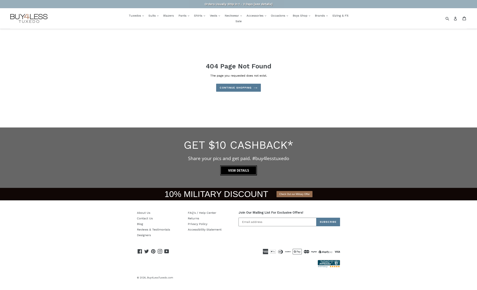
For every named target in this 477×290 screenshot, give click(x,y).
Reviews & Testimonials (153, 229)
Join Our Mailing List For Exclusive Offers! (270, 212)
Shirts (198, 15)
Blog (140, 224)
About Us (143, 213)
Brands (320, 15)
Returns (193, 218)
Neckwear (232, 15)
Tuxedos (135, 15)
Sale (239, 21)
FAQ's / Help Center (202, 213)
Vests (214, 15)
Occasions (278, 15)
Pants (183, 15)
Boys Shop (300, 15)
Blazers (168, 15)
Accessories (255, 15)
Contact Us (145, 218)
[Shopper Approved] (329, 266)
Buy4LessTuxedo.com (160, 277)
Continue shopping (236, 87)
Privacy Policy (197, 224)
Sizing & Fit (340, 15)
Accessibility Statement (205, 229)
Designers (144, 235)
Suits (153, 15)
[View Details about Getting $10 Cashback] (238, 174)
